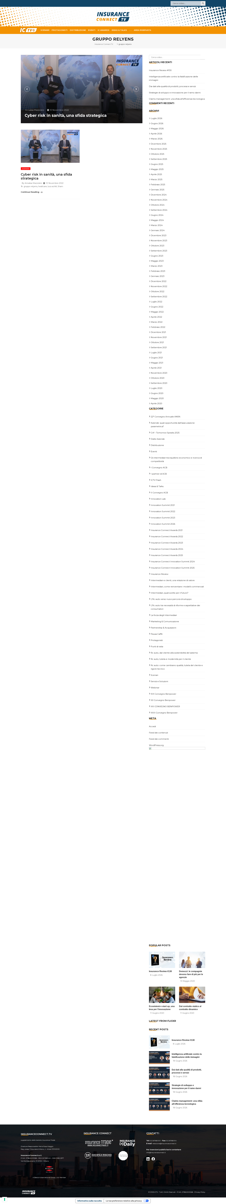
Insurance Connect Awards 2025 (167, 555)
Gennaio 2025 (157, 189)
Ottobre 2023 (157, 245)
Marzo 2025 (156, 179)
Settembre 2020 (159, 383)
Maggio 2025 (157, 169)
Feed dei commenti (159, 739)
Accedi (152, 726)
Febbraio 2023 (158, 271)
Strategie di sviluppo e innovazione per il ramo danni (174, 92)
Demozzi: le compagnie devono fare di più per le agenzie (191, 974)
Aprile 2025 (156, 174)
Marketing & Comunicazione (165, 621)
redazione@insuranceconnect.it (164, 1143)
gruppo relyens (30, 186)
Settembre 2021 (159, 347)
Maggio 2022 (157, 312)
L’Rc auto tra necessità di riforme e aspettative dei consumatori (175, 607)
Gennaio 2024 (158, 230)
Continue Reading (30, 192)
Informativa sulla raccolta (89, 1201)
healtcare (42, 186)
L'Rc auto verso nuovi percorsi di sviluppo (171, 599)
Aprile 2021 (156, 368)
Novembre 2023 (159, 240)
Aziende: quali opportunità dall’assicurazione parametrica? (173, 425)
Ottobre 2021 (157, 342)
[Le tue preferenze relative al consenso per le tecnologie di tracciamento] (4, 1199)
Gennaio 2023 (157, 276)
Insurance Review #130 (160, 70)
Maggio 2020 (157, 398)
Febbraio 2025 (158, 184)
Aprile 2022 (156, 317)
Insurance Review (159, 574)
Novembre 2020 (159, 373)
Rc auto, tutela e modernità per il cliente (171, 659)
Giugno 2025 (157, 164)
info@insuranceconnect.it (156, 1152)
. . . (130, 30)
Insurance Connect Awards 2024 (167, 549)
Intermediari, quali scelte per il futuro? (169, 593)
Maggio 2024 (157, 220)
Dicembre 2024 (158, 194)
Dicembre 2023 (158, 235)
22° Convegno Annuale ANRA (165, 416)
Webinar (155, 687)
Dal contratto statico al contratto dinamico (190, 1007)
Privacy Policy (199, 1192)
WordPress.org (156, 745)
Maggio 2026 (157, 128)
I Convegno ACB (159, 467)
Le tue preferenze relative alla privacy (124, 1201)
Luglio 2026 (156, 118)
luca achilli (52, 186)
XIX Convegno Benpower (163, 694)
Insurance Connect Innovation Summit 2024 (173, 561)
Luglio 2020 (156, 388)
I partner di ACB (159, 474)
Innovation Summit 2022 (163, 511)
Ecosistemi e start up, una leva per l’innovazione (162, 1007)
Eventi (91, 30)
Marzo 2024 (157, 225)
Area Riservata (142, 30)
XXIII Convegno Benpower (164, 712)
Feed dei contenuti (158, 732)
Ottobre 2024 (157, 205)
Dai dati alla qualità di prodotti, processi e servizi (172, 86)
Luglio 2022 (156, 301)
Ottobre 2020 (157, 378)
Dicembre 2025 (158, 144)
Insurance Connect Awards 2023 (167, 542)
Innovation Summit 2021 (163, 505)
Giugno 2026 (157, 123)
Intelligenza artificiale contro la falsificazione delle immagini (187, 1055)
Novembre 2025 (159, 149)
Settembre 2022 (159, 296)
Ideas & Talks (119, 30)
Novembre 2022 (159, 286)
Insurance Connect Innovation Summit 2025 (173, 568)
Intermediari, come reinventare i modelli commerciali (177, 586)
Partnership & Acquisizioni (163, 627)
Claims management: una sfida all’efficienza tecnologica (177, 99)
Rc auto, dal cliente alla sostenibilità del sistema (174, 653)
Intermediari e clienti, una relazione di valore (173, 580)
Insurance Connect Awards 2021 (167, 530)
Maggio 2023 (157, 261)
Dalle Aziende (158, 439)
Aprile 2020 (156, 403)
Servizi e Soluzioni (159, 681)
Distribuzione (78, 30)
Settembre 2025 (159, 159)
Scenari (45, 30)
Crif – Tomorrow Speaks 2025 (165, 432)
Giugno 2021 (157, 357)
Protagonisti (59, 30)
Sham (60, 186)
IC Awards (103, 30)
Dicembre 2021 (158, 332)
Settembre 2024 (159, 210)
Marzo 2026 (156, 138)
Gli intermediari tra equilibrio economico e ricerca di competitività (176, 460)
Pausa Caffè (157, 634)
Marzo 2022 (156, 322)
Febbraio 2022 (158, 327)
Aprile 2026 (156, 133)
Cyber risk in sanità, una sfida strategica (66, 115)
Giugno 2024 (157, 215)
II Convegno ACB (159, 492)
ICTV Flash (156, 480)
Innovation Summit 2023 (163, 517)
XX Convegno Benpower (163, 700)
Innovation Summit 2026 (163, 524)
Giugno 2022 (157, 306)
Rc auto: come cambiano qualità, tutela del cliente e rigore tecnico (177, 667)
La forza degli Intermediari (164, 615)
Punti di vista (157, 646)
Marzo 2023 (156, 266)
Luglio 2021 (156, 352)
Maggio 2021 (157, 362)
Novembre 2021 (159, 337)
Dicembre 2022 (158, 281)
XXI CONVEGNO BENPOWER (165, 706)
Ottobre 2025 (157, 154)
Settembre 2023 (159, 250)
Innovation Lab (158, 499)
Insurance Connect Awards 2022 (167, 536)
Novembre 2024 (159, 200)
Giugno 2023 (157, 256)
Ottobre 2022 (157, 291)
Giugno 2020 (157, 393)
